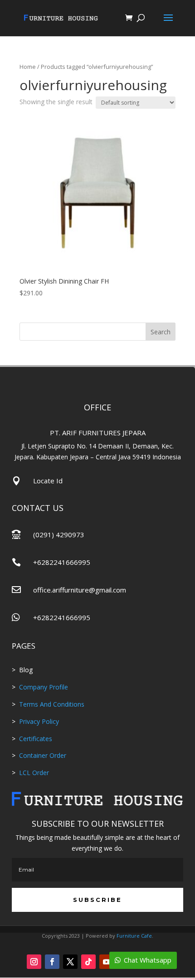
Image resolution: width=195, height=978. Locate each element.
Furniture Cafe (134, 935)
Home (28, 67)
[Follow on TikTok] (88, 961)
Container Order (41, 755)
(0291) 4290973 (58, 534)
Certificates (35, 738)
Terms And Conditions (51, 704)
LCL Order (33, 772)
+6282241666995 (61, 562)
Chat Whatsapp (147, 959)
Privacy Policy (39, 721)
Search (161, 332)
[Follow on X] (70, 961)
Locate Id (48, 480)
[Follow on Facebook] (52, 961)
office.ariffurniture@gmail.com (79, 589)
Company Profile (43, 687)
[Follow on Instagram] (34, 961)
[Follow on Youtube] (106, 961)
